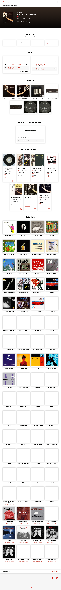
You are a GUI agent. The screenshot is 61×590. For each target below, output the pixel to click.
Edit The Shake (18, 64)
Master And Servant (11, 67)
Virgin (33, 173)
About (54, 2)
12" (17, 18)
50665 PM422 (27, 206)
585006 (19, 43)
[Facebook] (57, 580)
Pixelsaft (34, 587)
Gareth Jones (41, 69)
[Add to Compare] (13, 181)
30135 (40, 203)
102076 (5, 177)
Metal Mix (45, 68)
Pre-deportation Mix (43, 64)
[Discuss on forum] (29, 22)
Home (35, 2)
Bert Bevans (41, 65)
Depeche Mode (19, 12)
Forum (50, 2)
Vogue (5, 43)
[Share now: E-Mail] (26, 21)
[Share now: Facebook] (22, 21)
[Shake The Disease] (9, 159)
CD (40, 197)
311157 (33, 176)
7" (4, 171)
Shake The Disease (26, 14)
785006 (12, 205)
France (19, 16)
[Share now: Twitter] (24, 21)
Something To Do (39, 68)
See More (5, 180)
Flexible (37, 64)
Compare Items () (6, 571)
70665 (48, 176)
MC (11, 199)
